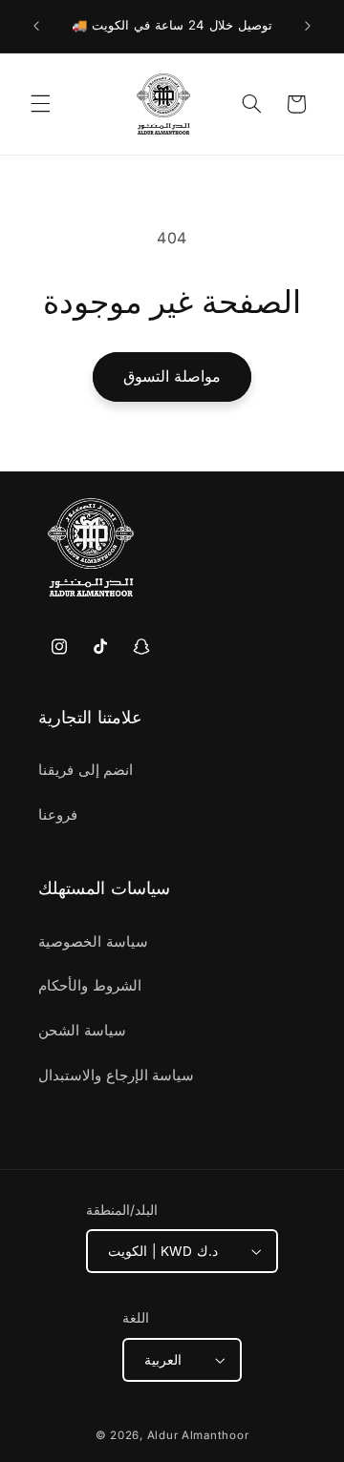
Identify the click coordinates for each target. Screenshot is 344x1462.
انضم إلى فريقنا (85, 770)
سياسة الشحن (82, 1030)
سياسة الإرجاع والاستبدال (116, 1075)
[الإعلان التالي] (308, 26)
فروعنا (57, 815)
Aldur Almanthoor (198, 1435)
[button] (40, 104)
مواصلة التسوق (172, 376)
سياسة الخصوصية (93, 941)
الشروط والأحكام (89, 985)
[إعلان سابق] (36, 26)
